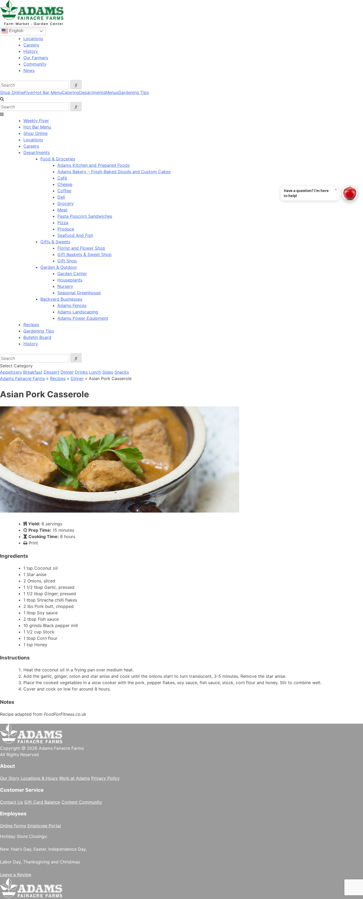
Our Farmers (35, 57)
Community (35, 64)
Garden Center (72, 273)
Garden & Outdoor (58, 267)
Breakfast (32, 372)
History (30, 51)
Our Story (9, 778)
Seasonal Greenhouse (79, 292)
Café (62, 178)
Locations (33, 38)
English (15, 30)
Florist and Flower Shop (81, 248)
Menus (111, 92)
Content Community (81, 802)
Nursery (65, 286)
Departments (92, 92)
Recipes (31, 324)
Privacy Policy (105, 778)
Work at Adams (74, 778)
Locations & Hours (39, 778)
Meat (62, 209)
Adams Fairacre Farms (22, 378)
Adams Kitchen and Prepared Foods (93, 165)
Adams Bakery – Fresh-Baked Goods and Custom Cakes (114, 171)
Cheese (64, 184)
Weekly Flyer (36, 120)
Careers (31, 45)
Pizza (62, 222)
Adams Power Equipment (82, 318)
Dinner (67, 372)
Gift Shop (67, 260)
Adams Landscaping (77, 311)
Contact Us (11, 802)
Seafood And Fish (75, 235)
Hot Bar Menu (48, 92)
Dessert (51, 372)
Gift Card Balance (42, 802)
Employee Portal (44, 825)
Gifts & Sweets (55, 241)
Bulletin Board (37, 337)
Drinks (81, 372)
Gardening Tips (133, 92)
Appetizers (11, 372)
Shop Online (12, 92)
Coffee (64, 190)
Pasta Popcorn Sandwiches (84, 216)
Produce (65, 229)
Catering (70, 92)
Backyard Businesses (61, 299)
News (29, 70)
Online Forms (13, 825)
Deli (61, 197)
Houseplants (69, 280)
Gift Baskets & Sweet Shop (84, 254)
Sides (107, 372)
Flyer (29, 92)
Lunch (95, 372)
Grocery (65, 203)
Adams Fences (71, 305)
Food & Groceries (57, 158)
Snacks (122, 372)
